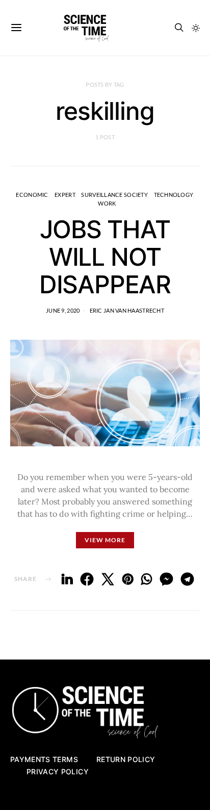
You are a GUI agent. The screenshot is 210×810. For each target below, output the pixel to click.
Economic (32, 194)
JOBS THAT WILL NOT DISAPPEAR (105, 256)
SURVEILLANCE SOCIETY (114, 194)
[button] (196, 28)
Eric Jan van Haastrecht (127, 310)
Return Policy (125, 759)
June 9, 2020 (63, 310)
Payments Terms (44, 759)
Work (107, 203)
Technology (173, 194)
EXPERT (65, 194)
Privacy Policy (58, 771)
